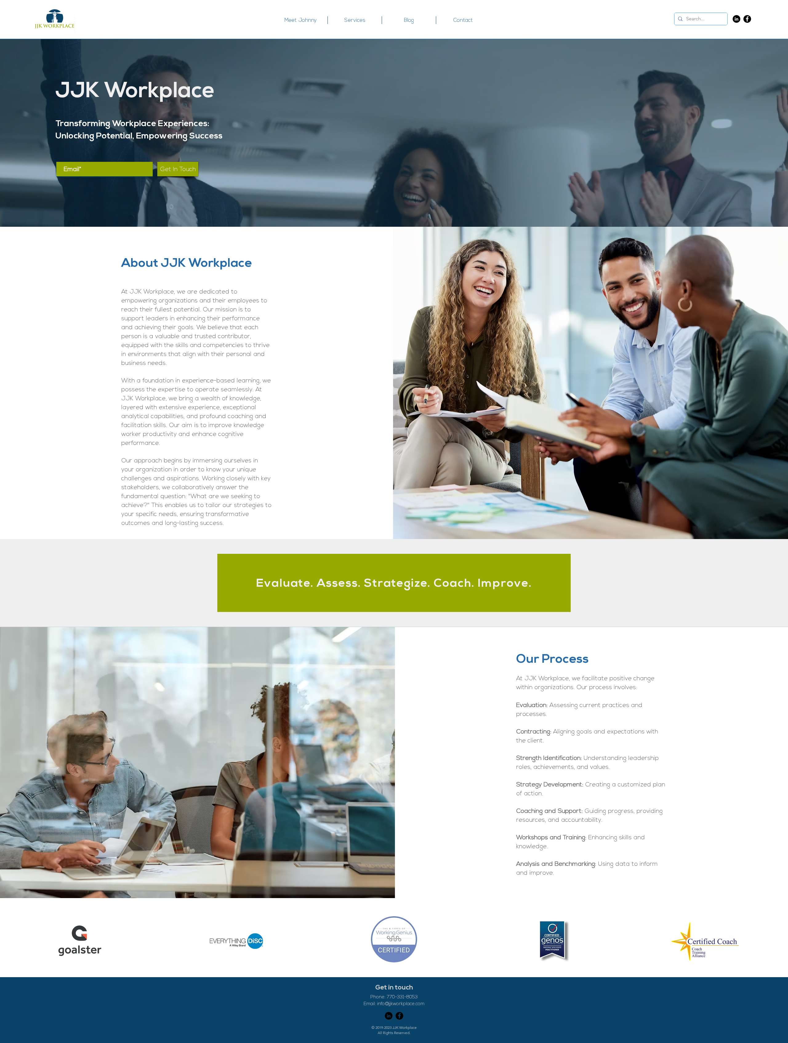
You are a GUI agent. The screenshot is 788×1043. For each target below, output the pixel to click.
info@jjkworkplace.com (400, 1004)
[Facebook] (747, 19)
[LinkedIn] (736, 19)
